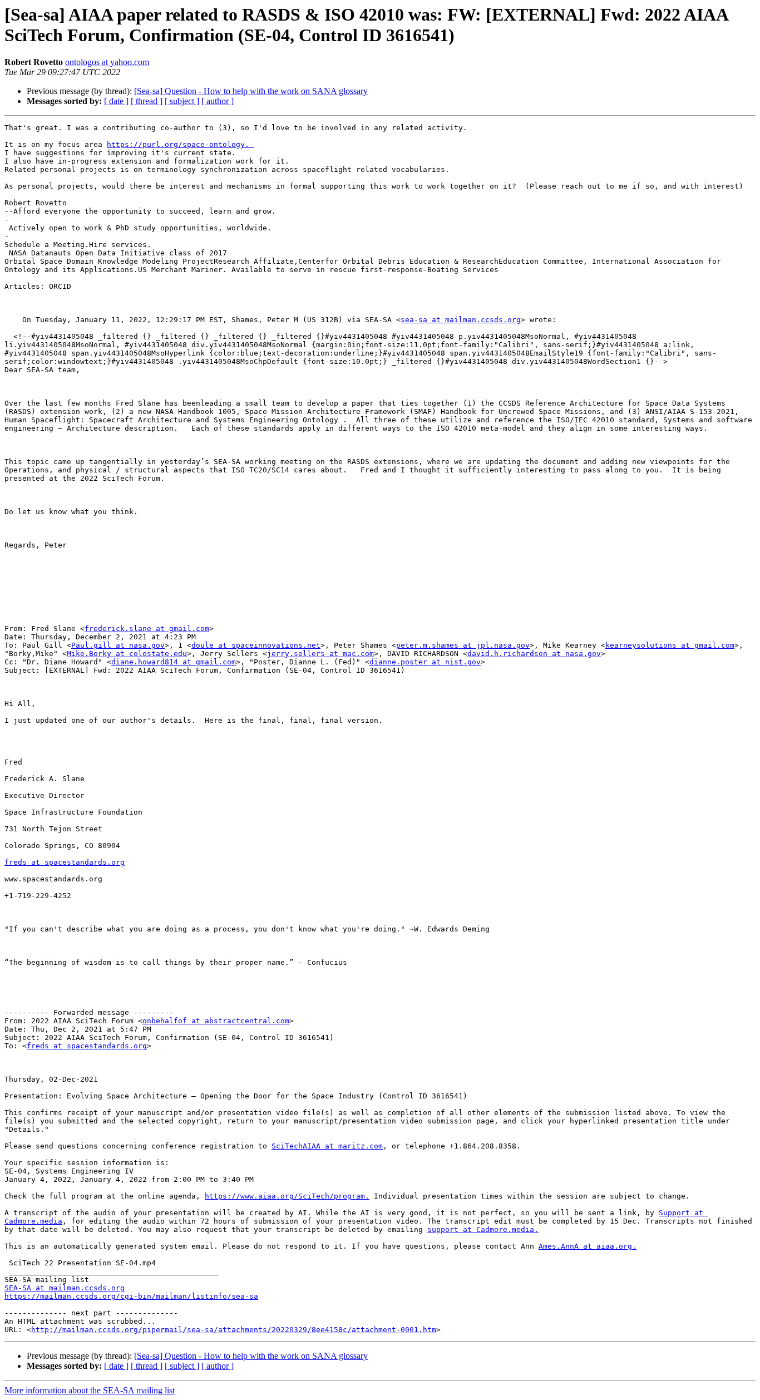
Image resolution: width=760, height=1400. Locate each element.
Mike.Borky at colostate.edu (127, 653)
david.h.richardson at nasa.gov (534, 653)
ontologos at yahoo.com (107, 62)
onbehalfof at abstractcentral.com (215, 1021)
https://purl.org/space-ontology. (180, 144)
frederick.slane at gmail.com (147, 628)
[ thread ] (146, 101)
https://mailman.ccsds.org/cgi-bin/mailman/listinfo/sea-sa (131, 1296)
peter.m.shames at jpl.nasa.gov (463, 645)
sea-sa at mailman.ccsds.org (461, 320)
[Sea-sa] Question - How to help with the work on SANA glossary (251, 91)
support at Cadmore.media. (483, 1229)
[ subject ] (182, 101)
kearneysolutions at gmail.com (669, 645)
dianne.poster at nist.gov (425, 662)
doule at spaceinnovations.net (255, 645)
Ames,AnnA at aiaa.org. (587, 1246)
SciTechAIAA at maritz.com (327, 1146)
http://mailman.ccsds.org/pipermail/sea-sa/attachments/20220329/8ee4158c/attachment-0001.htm (233, 1329)
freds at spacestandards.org (64, 862)
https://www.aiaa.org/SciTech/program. (287, 1196)
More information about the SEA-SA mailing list (89, 1390)
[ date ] (116, 101)
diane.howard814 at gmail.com (173, 662)
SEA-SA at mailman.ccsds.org (64, 1288)
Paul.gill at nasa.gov (118, 645)
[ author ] (217, 101)
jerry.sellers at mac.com (320, 653)
